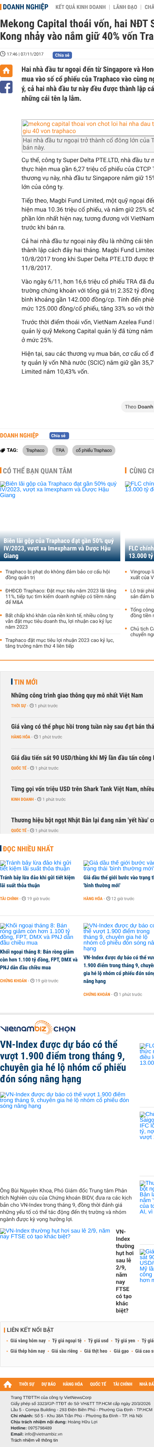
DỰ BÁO (49, 1384)
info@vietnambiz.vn (43, 1434)
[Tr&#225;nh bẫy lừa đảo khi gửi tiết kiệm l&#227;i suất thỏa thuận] (39, 866)
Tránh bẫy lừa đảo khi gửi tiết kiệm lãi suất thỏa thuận (37, 881)
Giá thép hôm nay (27, 1351)
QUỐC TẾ (98, 1384)
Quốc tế (19, 768)
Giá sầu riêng (65, 1351)
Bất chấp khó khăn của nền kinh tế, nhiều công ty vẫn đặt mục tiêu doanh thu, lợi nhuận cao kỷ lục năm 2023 (59, 621)
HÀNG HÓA (73, 1384)
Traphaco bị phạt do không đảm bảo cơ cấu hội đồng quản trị (57, 575)
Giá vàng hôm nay (28, 1340)
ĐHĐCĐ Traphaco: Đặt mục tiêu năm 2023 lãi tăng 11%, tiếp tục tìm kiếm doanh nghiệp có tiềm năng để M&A (60, 596)
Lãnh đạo (125, 7)
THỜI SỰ (26, 1384)
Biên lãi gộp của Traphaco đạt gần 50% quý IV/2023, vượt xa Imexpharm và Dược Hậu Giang (59, 548)
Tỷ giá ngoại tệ (67, 1340)
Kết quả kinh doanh (81, 7)
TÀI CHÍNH (122, 1384)
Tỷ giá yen (125, 1340)
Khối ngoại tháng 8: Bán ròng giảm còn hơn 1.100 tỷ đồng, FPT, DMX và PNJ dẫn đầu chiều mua (39, 960)
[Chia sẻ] (6, 87)
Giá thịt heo (95, 1351)
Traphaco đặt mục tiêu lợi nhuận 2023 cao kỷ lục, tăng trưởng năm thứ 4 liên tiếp (59, 643)
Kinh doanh (22, 799)
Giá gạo (121, 1351)
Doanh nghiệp (25, 7)
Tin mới (26, 682)
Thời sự (18, 705)
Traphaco (35, 450)
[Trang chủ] (6, 71)
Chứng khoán (13, 980)
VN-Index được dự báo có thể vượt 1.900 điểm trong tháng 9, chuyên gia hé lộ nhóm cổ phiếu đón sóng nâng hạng (63, 1062)
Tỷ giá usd (98, 1340)
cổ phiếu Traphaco (94, 450)
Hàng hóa (20, 736)
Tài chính (9, 898)
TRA (60, 450)
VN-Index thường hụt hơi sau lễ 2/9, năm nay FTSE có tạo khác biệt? (125, 1271)
